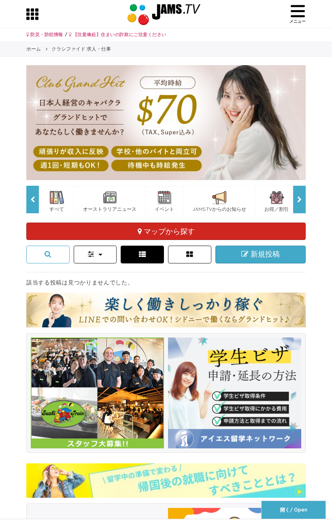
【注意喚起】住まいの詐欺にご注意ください (118, 34)
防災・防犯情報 (46, 34)
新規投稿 (264, 254)
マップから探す (168, 231)
